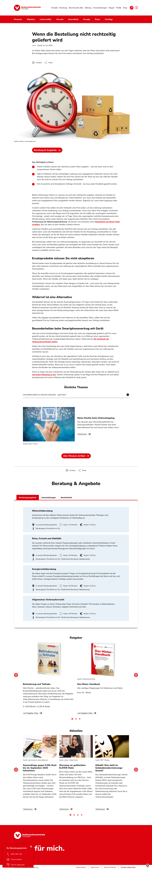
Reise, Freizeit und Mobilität (46, 538)
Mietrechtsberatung (42, 510)
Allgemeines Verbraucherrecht (48, 599)
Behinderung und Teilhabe (37, 684)
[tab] (72, 718)
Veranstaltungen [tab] (48, 498)
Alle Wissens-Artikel (74, 455)
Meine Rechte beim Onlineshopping (95, 417)
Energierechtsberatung (44, 569)
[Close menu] (31, 846)
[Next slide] (136, 675)
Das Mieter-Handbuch (88, 684)
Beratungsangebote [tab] (27, 498)
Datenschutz (81, 867)
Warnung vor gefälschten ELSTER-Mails (72, 766)
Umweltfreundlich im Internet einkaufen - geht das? (44, 394)
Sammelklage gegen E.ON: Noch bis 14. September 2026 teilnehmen (40, 768)
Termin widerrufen (128, 867)
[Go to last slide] (16, 675)
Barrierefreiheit (110, 867)
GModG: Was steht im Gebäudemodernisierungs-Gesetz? (109, 768)
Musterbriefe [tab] (66, 498)
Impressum (95, 867)
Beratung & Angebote (45, 150)
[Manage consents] (147, 865)
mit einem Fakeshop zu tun (44, 374)
